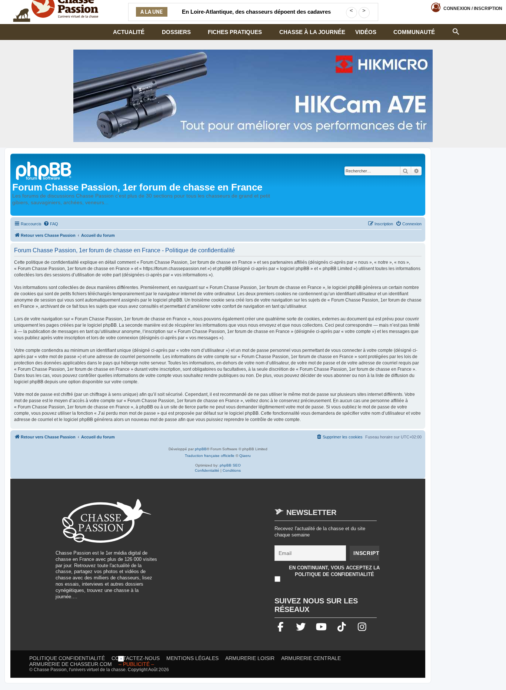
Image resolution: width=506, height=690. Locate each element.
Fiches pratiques (235, 32)
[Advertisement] (227, 551)
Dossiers (176, 32)
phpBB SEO (230, 465)
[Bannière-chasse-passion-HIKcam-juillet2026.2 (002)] (253, 96)
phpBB (201, 449)
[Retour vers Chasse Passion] (44, 170)
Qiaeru (245, 456)
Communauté (414, 32)
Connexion (472, 8)
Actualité (128, 32)
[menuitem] (50, 223)
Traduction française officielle (209, 456)
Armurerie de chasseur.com (70, 664)
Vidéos (365, 32)
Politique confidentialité (67, 658)
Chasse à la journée (312, 32)
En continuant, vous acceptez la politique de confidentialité (334, 571)
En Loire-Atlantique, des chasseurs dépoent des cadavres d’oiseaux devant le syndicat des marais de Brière (256, 16)
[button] (456, 31)
